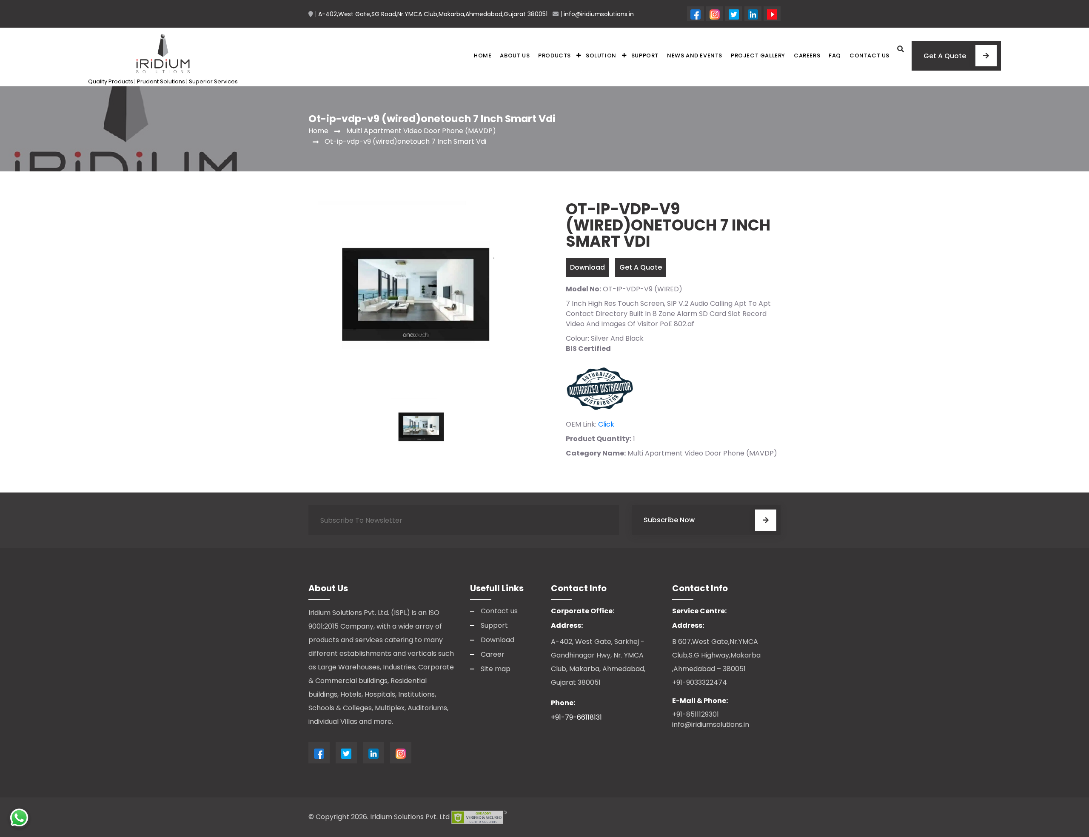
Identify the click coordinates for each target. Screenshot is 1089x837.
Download (587, 267)
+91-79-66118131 (576, 717)
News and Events (694, 55)
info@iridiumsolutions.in (710, 724)
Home (482, 55)
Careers (807, 55)
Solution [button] (601, 55)
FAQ (835, 55)
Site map (495, 669)
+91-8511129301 (695, 714)
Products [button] (554, 55)
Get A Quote (640, 267)
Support (645, 55)
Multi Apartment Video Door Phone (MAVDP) (421, 131)
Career (493, 654)
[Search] (900, 49)
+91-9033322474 (699, 682)
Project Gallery (758, 55)
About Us (515, 55)
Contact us (869, 55)
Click (606, 424)
